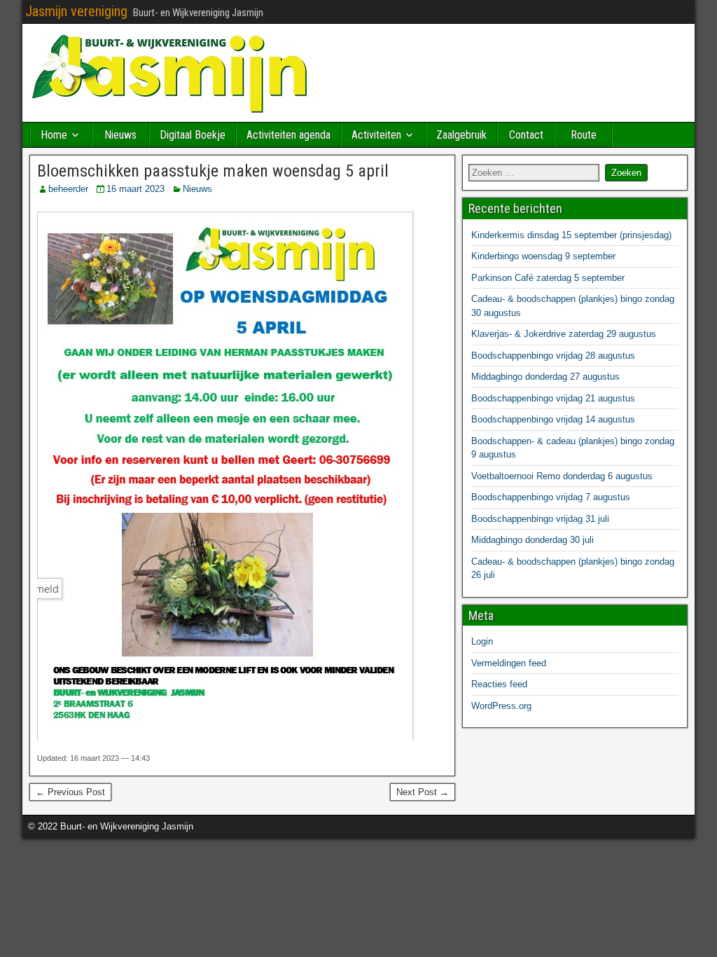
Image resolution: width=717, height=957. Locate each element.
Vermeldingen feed (508, 663)
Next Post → (422, 792)
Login (482, 641)
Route (584, 135)
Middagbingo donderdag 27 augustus (545, 376)
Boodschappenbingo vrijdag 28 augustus (553, 355)
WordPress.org (501, 706)
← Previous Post (70, 792)
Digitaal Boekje (192, 135)
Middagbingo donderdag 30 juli (532, 540)
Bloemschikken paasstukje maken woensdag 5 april (213, 171)
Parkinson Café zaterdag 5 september (548, 278)
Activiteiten (376, 135)
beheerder (68, 189)
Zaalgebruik (461, 135)
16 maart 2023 (135, 189)
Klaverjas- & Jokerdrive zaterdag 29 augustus (563, 334)
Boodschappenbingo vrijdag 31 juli (540, 519)
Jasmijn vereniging (76, 11)
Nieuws (120, 135)
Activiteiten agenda (288, 135)
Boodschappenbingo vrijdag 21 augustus (553, 398)
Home (54, 135)
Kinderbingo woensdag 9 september (543, 256)
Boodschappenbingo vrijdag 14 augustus (553, 419)
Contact (526, 135)
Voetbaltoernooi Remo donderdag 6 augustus (562, 476)
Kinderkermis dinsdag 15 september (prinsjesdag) (571, 235)
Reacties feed (499, 684)
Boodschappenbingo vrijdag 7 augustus (550, 497)
